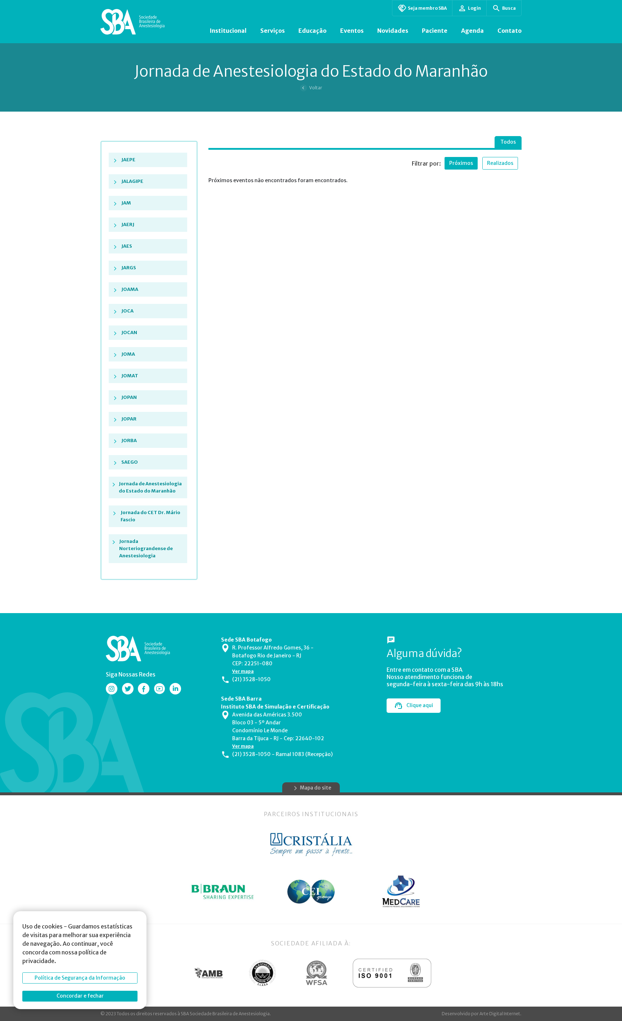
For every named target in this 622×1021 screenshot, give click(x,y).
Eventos (352, 30)
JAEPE (128, 160)
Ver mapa (243, 671)
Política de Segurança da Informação (80, 978)
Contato (509, 30)
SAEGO (129, 462)
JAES (126, 246)
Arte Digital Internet (499, 1013)
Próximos (461, 163)
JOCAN (129, 332)
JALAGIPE (132, 181)
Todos (508, 142)
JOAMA (129, 289)
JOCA (127, 311)
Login (474, 8)
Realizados (500, 163)
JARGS (128, 268)
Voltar (315, 87)
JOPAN (129, 397)
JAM (126, 203)
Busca (509, 8)
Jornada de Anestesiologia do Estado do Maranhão (150, 487)
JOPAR (128, 419)
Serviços (272, 30)
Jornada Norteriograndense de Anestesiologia (146, 548)
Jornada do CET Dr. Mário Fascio (150, 516)
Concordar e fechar (80, 996)
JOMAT (129, 376)
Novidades (392, 30)
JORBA (129, 440)
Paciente (434, 30)
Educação (312, 30)
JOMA (128, 354)
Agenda (472, 30)
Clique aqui (419, 705)
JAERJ (127, 224)
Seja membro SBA (427, 8)
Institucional (228, 30)
